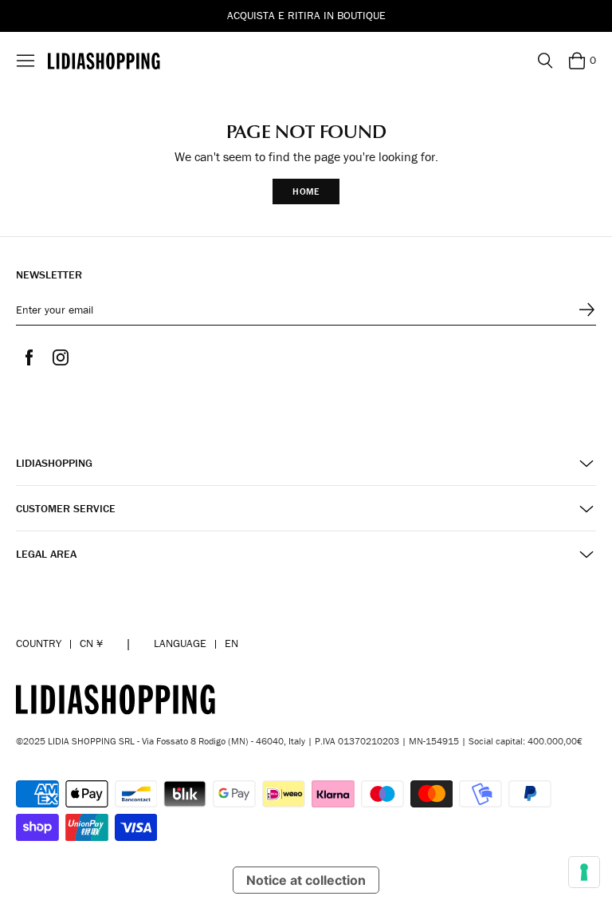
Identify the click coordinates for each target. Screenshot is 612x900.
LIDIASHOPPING (54, 463)
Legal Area (46, 554)
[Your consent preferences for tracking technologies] (584, 872)
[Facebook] (28, 357)
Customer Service (66, 509)
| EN (196, 643)
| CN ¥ (59, 643)
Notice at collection (306, 880)
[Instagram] (60, 357)
